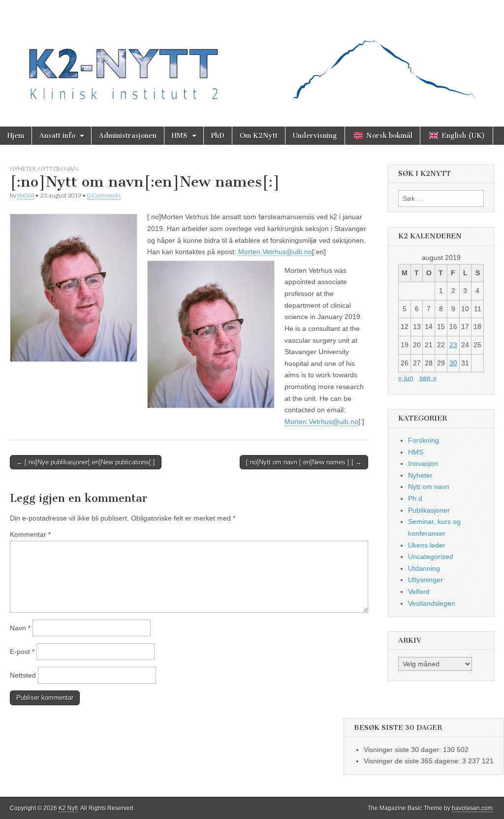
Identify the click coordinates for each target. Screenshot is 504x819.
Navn (20, 628)
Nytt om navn (58, 168)
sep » (428, 378)
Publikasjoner (429, 510)
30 (453, 363)
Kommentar (30, 534)
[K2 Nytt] (252, 56)
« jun (405, 378)
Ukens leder (426, 545)
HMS (180, 135)
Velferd (419, 591)
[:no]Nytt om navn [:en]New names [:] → (304, 462)
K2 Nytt (68, 808)
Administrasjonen (128, 135)
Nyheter (23, 168)
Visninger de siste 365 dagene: (413, 761)
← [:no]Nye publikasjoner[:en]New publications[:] (85, 462)
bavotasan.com (472, 808)
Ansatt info (57, 135)
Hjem (15, 135)
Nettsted (23, 675)
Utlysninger (425, 580)
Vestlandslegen (431, 603)
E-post (22, 651)
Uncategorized (430, 556)
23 (453, 345)
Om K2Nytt (259, 135)
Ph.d (415, 498)
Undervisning (315, 135)
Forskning (423, 440)
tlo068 (25, 195)
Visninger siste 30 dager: (403, 749)
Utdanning (424, 568)
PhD (217, 135)
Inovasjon (423, 463)
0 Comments (104, 195)
